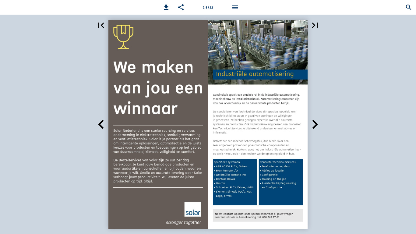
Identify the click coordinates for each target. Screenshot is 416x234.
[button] (166, 7)
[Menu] (235, 7)
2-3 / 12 (208, 7)
